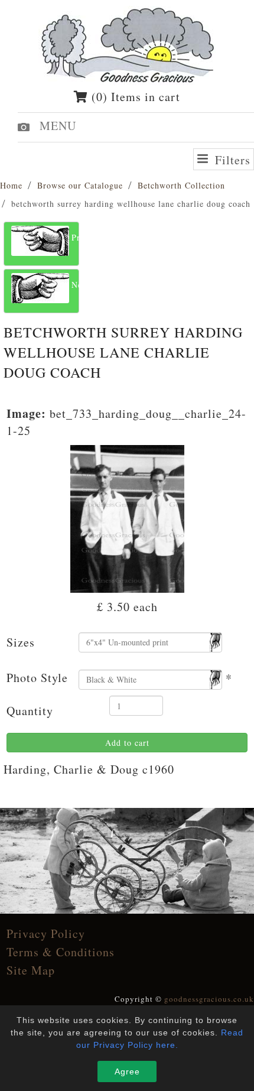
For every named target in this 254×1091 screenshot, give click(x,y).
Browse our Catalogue (80, 185)
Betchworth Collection (181, 185)
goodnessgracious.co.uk (209, 998)
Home (11, 185)
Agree (127, 1071)
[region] (127, 861)
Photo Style (37, 678)
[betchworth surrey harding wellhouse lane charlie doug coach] (127, 517)
